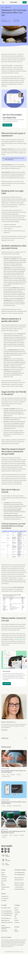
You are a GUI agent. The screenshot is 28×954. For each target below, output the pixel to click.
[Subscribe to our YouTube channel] (9, 849)
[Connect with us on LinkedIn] (5, 852)
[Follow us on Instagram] (2, 849)
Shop (24, 2)
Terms (22, 951)
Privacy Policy (17, 951)
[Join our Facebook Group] (5, 849)
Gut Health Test (19, 639)
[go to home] (13, 2)
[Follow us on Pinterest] (9, 852)
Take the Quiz (7, 125)
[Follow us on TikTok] (2, 852)
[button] (3, 2)
